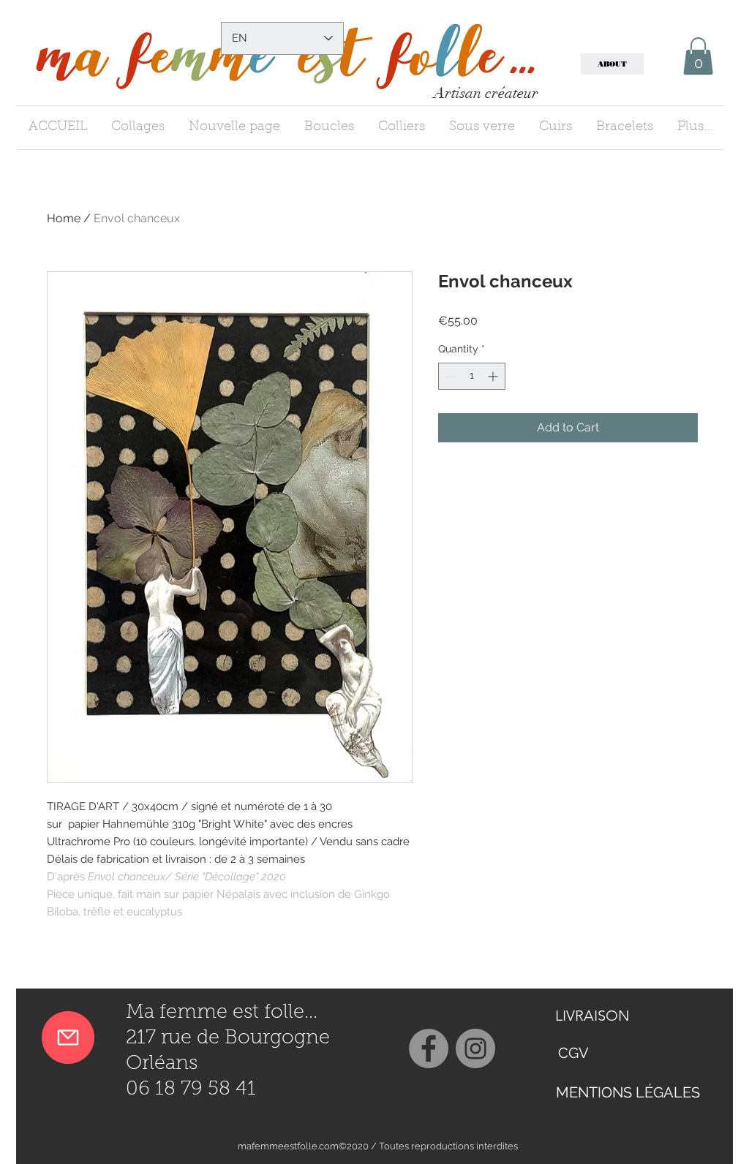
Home (63, 218)
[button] (698, 56)
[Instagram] (475, 1048)
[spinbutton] (472, 376)
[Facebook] (428, 1048)
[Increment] (494, 376)
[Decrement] (449, 376)
